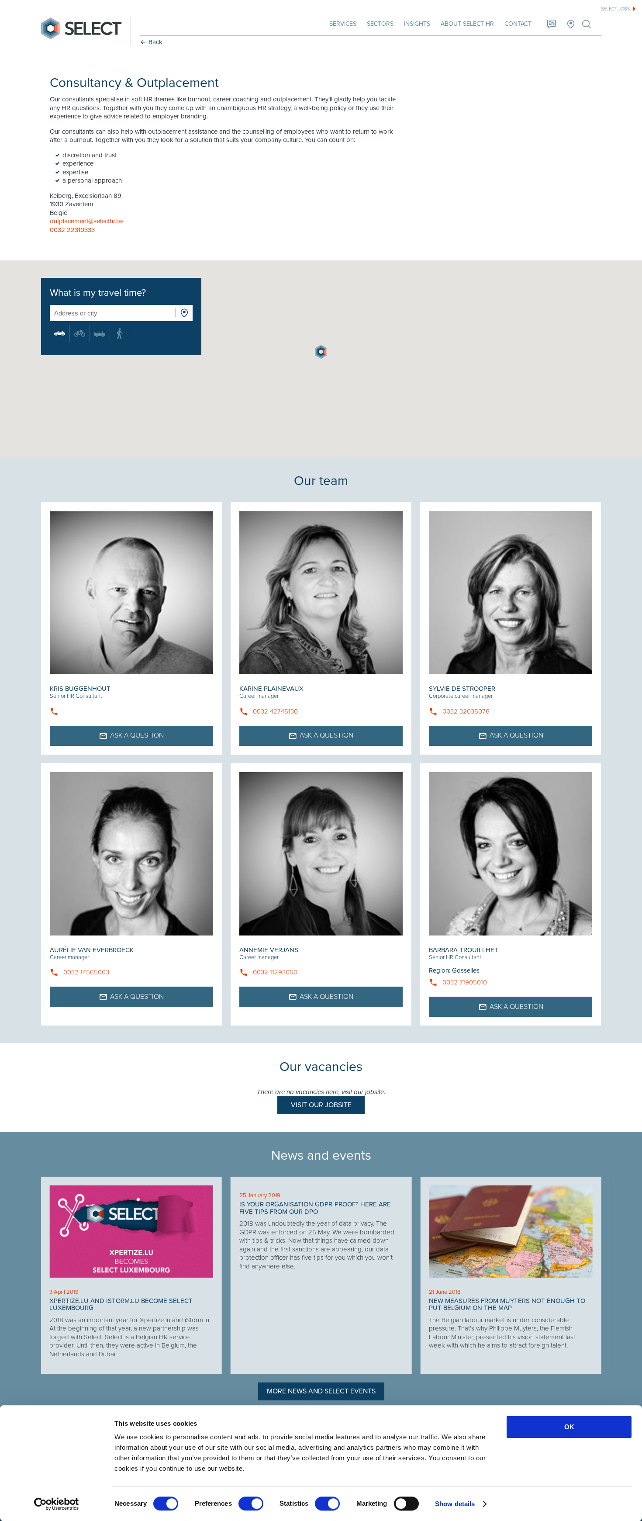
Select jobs (615, 9)
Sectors (380, 24)
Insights (417, 24)
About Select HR (467, 24)
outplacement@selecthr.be (87, 221)
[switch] (250, 1504)
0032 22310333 (72, 230)
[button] (321, 352)
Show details (455, 1503)
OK (569, 1427)
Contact (518, 24)
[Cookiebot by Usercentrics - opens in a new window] (56, 1504)
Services (342, 24)
